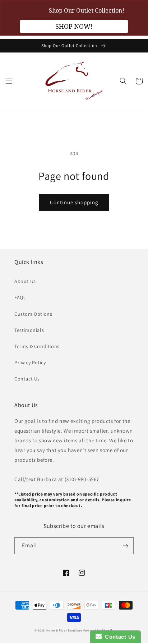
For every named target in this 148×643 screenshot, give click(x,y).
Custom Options (33, 314)
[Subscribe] (125, 545)
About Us (25, 281)
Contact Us (27, 378)
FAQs (20, 297)
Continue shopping (74, 202)
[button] (9, 81)
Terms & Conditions (37, 346)
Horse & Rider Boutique (64, 630)
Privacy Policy (30, 362)
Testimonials (29, 330)
